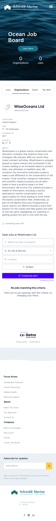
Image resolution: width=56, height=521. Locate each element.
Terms (25, 504)
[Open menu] (51, 6)
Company (9, 422)
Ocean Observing (12, 387)
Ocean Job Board (12, 442)
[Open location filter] (50, 259)
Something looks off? (14, 223)
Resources (9, 433)
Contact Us (9, 417)
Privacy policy (21, 342)
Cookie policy (34, 342)
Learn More (28, 48)
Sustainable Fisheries (13, 382)
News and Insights (12, 428)
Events (7, 438)
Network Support (12, 397)
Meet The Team (11, 407)
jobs (7, 89)
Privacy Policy (28, 502)
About (7, 401)
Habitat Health (10, 392)
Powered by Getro (47, 280)
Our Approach (10, 412)
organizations (21, 89)
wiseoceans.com (21, 110)
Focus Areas (10, 376)
